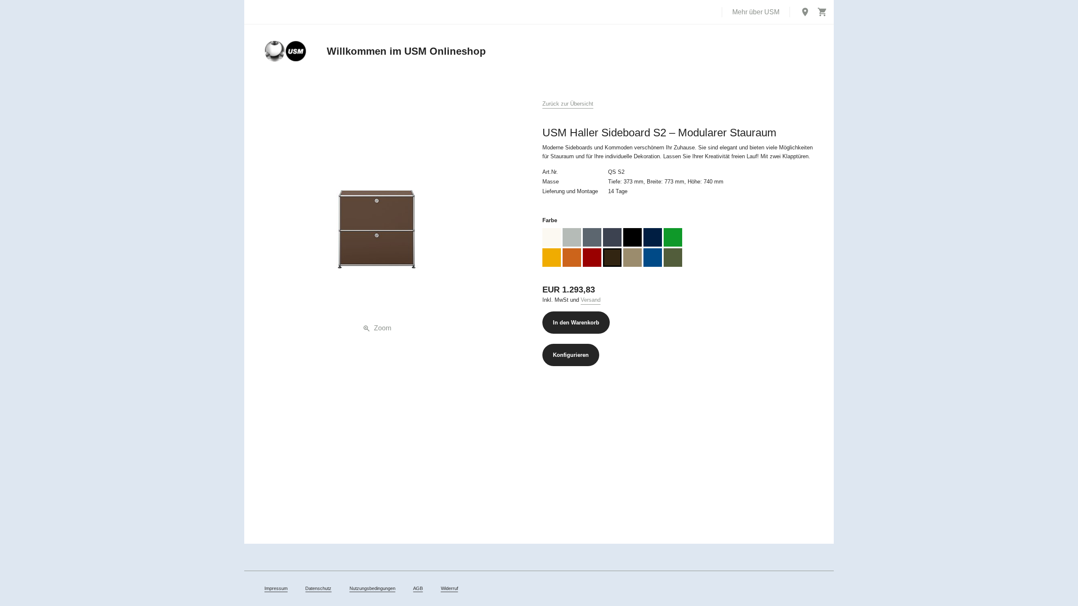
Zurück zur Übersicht (567, 104)
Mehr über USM (755, 12)
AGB (418, 588)
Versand (590, 300)
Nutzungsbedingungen (372, 588)
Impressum (276, 588)
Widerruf (449, 588)
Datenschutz (318, 588)
